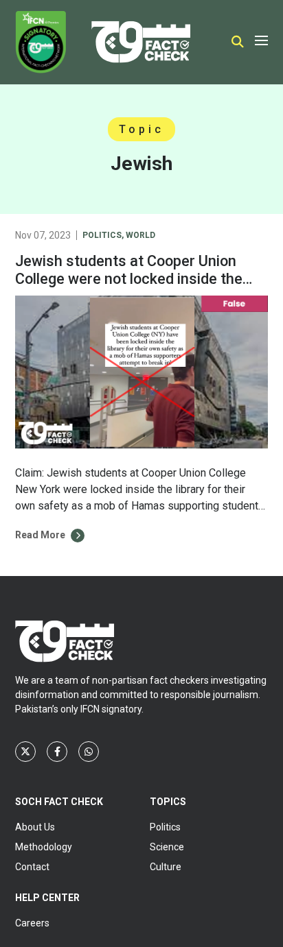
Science (167, 846)
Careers (32, 923)
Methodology (43, 846)
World (140, 235)
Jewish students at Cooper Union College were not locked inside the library (128, 278)
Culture (165, 866)
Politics (102, 235)
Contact (32, 866)
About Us (35, 827)
